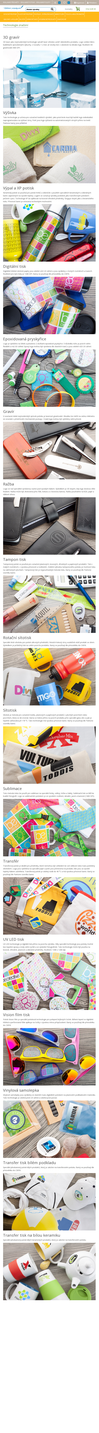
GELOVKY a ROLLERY (11, 19)
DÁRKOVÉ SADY (32, 19)
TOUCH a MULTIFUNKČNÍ (75, 14)
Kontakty (68, 9)
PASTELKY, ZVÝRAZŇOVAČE (44, 14)
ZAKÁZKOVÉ (61, 19)
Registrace (80, 3)
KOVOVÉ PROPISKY (10, 14)
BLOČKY (22, 19)
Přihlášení (92, 3)
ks (91, 9)
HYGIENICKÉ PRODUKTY (47, 19)
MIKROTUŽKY (59, 14)
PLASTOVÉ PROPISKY (25, 14)
